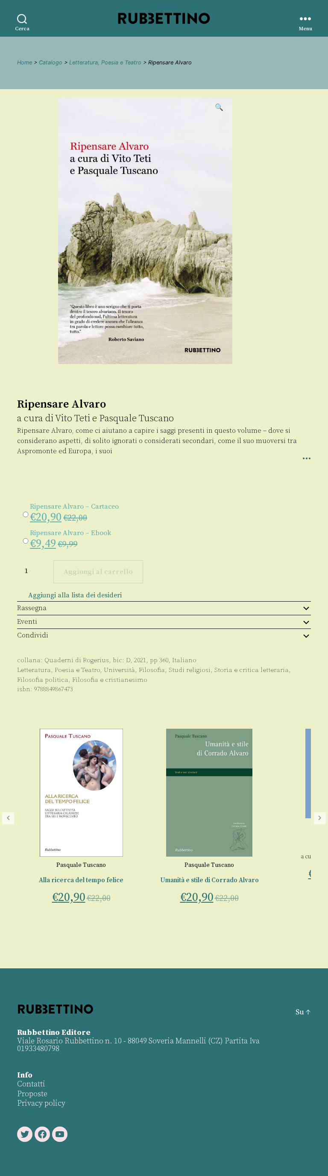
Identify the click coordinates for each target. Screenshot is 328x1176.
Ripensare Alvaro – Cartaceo (74, 506)
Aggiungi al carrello (98, 572)
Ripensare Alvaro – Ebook (70, 533)
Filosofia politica (42, 680)
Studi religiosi (190, 670)
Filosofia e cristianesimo (109, 680)
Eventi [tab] (27, 621)
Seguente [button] (320, 818)
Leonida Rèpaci (238, 827)
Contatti (31, 1084)
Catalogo (50, 62)
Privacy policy (41, 1103)
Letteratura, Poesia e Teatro (105, 62)
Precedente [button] (8, 818)
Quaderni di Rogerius (76, 660)
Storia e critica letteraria (251, 670)
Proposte (32, 1094)
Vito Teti (72, 418)
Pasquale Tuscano (136, 418)
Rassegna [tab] (32, 608)
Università (119, 670)
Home (24, 62)
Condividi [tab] (32, 635)
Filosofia (152, 670)
